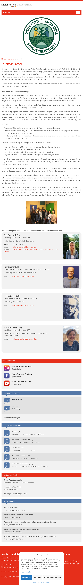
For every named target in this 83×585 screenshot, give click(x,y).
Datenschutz (40, 582)
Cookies (34, 582)
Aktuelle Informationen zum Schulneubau (18, 515)
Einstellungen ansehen (52, 577)
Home (5, 59)
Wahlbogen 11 (17, 431)
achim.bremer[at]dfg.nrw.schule (23, 276)
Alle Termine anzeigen (12, 418)
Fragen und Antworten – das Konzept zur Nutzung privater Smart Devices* (30, 522)
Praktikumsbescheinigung (22, 463)
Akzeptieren (26, 577)
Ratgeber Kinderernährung (22, 439)
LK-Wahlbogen (17, 447)
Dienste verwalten (26, 572)
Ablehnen (37, 577)
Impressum (48, 582)
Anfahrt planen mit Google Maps (15, 494)
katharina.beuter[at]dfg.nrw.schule (24, 247)
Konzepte (11, 59)
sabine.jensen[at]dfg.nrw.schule (23, 305)
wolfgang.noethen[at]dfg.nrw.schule (24, 339)
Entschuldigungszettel (21, 455)
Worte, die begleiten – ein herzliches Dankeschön (21, 529)
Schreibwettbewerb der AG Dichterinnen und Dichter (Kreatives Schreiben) (30, 537)
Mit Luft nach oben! (11, 508)
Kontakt (4, 572)
